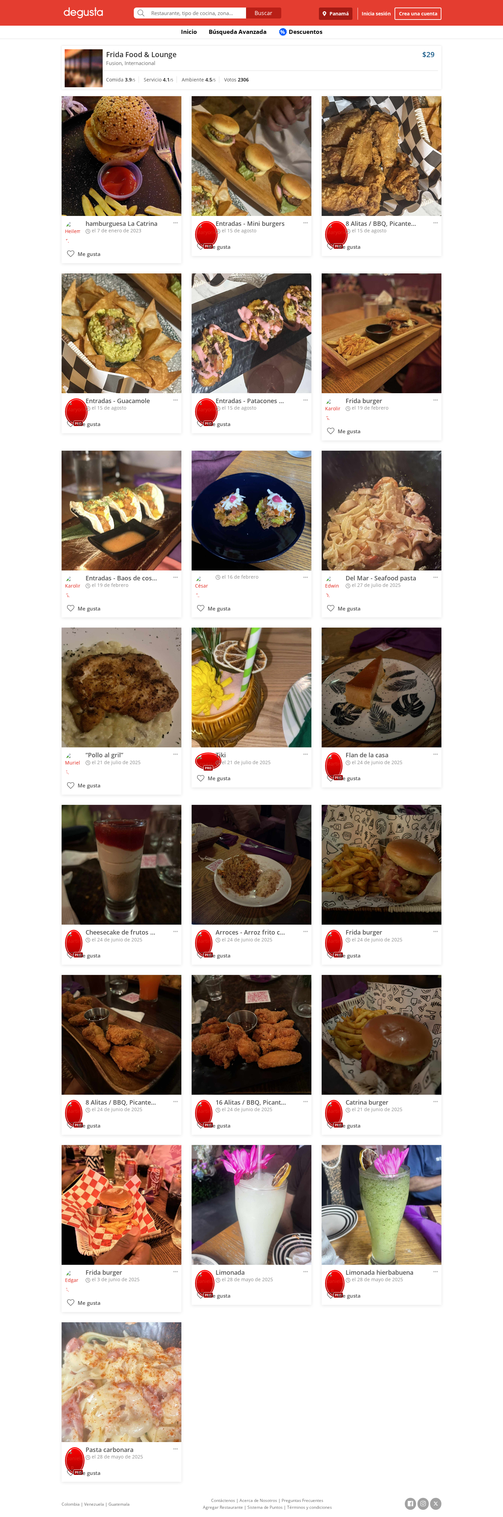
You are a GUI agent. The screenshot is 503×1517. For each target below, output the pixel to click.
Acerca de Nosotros (258, 1500)
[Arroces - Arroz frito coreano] (251, 865)
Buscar (263, 13)
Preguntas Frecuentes (302, 1500)
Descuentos (301, 32)
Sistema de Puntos (265, 1507)
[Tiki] (251, 687)
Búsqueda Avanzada (238, 32)
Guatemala (119, 1504)
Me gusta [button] (88, 254)
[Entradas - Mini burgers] (251, 156)
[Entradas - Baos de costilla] (121, 510)
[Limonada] (251, 1205)
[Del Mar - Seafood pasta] (381, 510)
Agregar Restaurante (223, 1507)
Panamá (338, 13)
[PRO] (206, 230)
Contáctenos (223, 1500)
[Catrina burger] (381, 1035)
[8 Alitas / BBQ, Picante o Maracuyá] (381, 156)
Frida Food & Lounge (141, 54)
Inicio (189, 32)
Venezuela (94, 1504)
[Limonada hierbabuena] (381, 1205)
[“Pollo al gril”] (121, 687)
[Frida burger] (381, 333)
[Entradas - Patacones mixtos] (251, 333)
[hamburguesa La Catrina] (121, 156)
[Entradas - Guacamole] (121, 333)
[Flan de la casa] (381, 687)
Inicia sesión (376, 13)
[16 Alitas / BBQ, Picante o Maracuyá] (251, 1035)
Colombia (71, 1504)
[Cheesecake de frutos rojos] (121, 865)
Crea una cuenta (418, 13)
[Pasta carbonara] (121, 1382)
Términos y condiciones (309, 1507)
